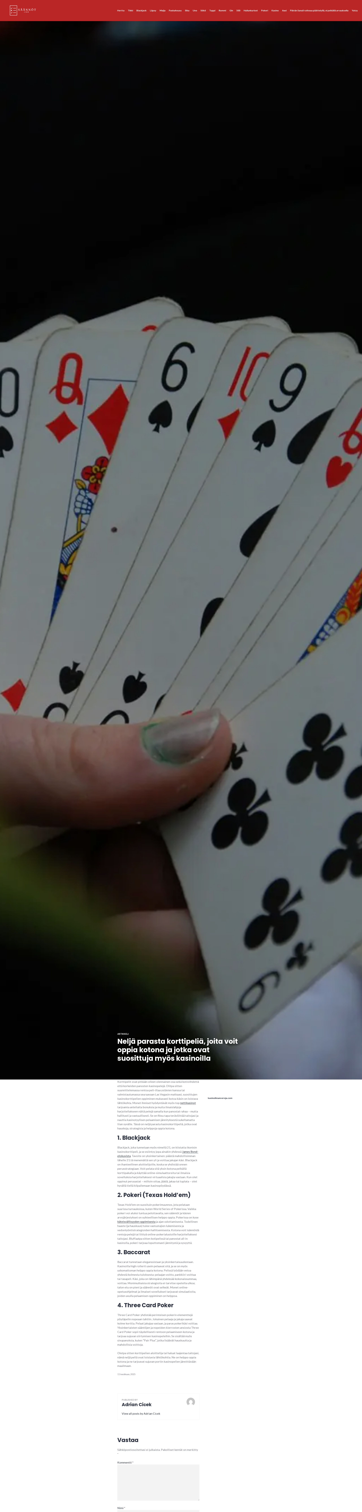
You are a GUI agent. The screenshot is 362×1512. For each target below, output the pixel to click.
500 (238, 10)
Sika (187, 10)
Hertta (120, 10)
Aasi (284, 10)
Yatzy (355, 10)
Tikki (130, 10)
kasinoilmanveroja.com (220, 1098)
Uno (195, 10)
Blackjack (141, 10)
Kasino (275, 10)
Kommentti (125, 1462)
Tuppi (212, 10)
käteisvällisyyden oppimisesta (136, 1221)
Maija (162, 10)
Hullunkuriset (251, 10)
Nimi (121, 1508)
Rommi (222, 10)
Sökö (203, 10)
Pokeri (264, 10)
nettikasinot (188, 1103)
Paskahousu (175, 10)
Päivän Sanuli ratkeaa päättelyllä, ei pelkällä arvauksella (319, 10)
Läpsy (153, 10)
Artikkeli (123, 1033)
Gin (231, 10)
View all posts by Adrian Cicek (141, 1413)
